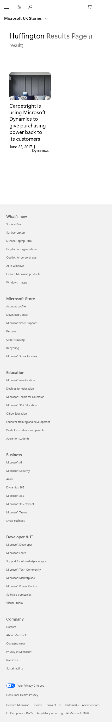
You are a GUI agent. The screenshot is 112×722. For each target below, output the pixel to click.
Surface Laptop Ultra (19, 241)
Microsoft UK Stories (23, 18)
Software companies (19, 594)
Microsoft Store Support (21, 323)
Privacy (37, 705)
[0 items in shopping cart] (91, 7)
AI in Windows (15, 266)
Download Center (17, 315)
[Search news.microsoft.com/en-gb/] (31, 7)
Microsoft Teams (16, 512)
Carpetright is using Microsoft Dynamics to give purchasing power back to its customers (27, 122)
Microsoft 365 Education (21, 405)
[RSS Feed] (19, 7)
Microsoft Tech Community (23, 569)
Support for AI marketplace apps (26, 561)
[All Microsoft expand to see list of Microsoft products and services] (6, 7)
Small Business (15, 521)
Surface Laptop (15, 232)
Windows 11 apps (16, 282)
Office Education (16, 413)
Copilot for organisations (21, 249)
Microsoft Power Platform (22, 586)
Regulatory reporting (49, 713)
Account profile (16, 306)
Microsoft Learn (16, 553)
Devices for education (20, 388)
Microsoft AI (14, 462)
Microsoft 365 (15, 496)
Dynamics (40, 150)
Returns (11, 331)
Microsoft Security (18, 471)
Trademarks (72, 705)
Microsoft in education (20, 380)
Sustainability (14, 668)
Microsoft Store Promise (21, 356)
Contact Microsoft (17, 705)
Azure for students (17, 438)
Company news (16, 643)
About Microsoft (16, 635)
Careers (11, 627)
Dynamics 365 (15, 487)
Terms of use (53, 705)
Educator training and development (28, 422)
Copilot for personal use (21, 257)
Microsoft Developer (19, 544)
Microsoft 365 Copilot (20, 504)
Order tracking (15, 339)
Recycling (12, 348)
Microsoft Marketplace (20, 578)
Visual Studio (14, 603)
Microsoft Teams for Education (25, 397)
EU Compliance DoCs (19, 713)
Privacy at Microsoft (19, 652)
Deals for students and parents (25, 430)
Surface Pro (13, 224)
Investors (12, 660)
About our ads (90, 705)
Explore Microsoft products (23, 274)
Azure (10, 479)
